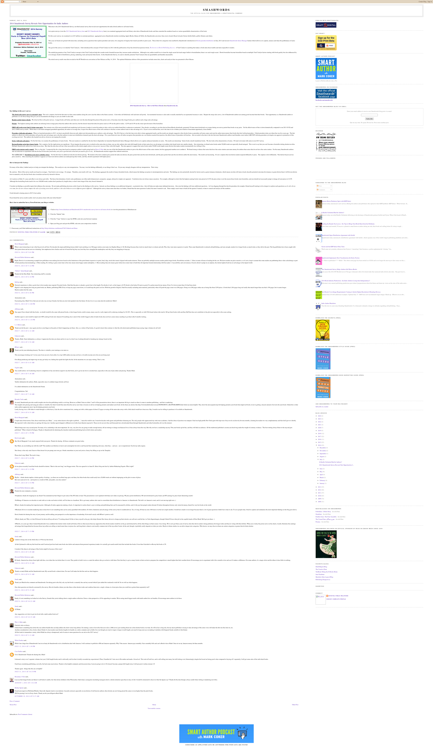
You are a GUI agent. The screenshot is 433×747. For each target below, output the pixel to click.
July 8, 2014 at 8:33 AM (24, 563)
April (321, 474)
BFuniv (17, 347)
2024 (319, 416)
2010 (319, 496)
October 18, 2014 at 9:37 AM (27, 696)
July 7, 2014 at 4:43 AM (24, 362)
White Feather (19, 640)
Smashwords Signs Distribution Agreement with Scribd (338, 235)
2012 (319, 490)
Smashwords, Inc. (172, 105)
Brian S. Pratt (99, 149)
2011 (319, 493)
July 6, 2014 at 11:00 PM (25, 304)
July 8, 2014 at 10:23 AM (25, 601)
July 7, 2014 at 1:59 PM (24, 433)
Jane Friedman (320, 574)
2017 (319, 436)
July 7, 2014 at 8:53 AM (24, 412)
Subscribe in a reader (322, 407)
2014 (319, 445)
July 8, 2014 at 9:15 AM (24, 590)
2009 (319, 499)
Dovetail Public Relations (23, 257)
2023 (319, 419)
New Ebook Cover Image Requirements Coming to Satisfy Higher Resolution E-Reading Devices (351, 292)
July (321, 459)
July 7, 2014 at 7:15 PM (24, 531)
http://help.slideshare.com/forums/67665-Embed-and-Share (59, 228)
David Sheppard (20, 244)
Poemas (318, 522)
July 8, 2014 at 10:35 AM (25, 617)
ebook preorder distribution (205, 41)
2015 (319, 442)
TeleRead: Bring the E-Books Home (326, 572)
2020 (319, 428)
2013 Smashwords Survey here (75, 31)
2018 (319, 433)
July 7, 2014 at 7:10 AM (24, 394)
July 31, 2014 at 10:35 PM (25, 672)
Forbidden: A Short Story (323, 511)
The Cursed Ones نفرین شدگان (325, 519)
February (322, 480)
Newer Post (13, 705)
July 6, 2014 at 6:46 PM (24, 293)
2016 (319, 439)
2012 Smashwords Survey (95, 31)
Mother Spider (19, 688)
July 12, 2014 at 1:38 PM (25, 646)
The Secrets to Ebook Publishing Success (162, 48)
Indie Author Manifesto (328, 303)
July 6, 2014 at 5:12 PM (24, 266)
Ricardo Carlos (19, 399)
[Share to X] (55, 232)
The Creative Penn (321, 569)
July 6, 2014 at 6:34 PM (24, 277)
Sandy (17, 536)
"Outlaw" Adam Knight (22, 271)
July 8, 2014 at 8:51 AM (24, 574)
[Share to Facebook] (57, 232)
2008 (319, 502)
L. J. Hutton (18, 325)
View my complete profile (336, 599)
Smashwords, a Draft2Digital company (226, 13)
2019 (319, 430)
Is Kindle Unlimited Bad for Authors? (332, 212)
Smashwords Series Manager (238, 41)
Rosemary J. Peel (20, 677)
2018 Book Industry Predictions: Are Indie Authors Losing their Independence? (345, 281)
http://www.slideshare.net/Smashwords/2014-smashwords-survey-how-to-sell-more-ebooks (83, 209)
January (322, 483)
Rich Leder (18, 438)
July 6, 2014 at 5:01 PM (24, 252)
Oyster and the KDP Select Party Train (332, 247)
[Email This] (51, 232)
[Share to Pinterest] (59, 232)
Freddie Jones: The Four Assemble (326, 517)
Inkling (17, 282)
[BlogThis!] (53, 232)
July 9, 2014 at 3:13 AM (24, 635)
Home (154, 705)
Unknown (18, 336)
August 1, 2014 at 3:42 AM (26, 683)
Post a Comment (15, 701)
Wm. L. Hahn (19, 622)
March (322, 477)
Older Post (295, 705)
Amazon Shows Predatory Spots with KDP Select (336, 201)
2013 (319, 487)
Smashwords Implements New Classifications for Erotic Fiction (340, 258)
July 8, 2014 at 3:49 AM (24, 552)
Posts (320, 186)
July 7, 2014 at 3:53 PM (24, 483)
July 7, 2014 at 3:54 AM (24, 342)
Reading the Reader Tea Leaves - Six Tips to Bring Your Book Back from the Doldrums (347, 224)
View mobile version (154, 708)
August (322, 456)
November (323, 451)
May (321, 472)
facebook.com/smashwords (324, 100)
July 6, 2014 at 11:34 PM (25, 320)
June (321, 469)
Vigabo (17, 368)
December (323, 448)
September (323, 454)
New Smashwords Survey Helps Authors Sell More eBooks (339, 269)
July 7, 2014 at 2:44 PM (24, 458)
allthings (17, 309)
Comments (321, 190)
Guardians (319, 514)
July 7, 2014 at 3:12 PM (24, 469)
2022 (319, 422)
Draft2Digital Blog (321, 567)
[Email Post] (48, 232)
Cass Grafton (19, 651)
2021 (319, 425)
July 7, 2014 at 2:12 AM (24, 331)
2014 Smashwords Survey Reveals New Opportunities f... (336, 465)
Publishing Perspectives (323, 579)
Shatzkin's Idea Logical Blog (324, 577)
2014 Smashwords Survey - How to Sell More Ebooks (147, 105)
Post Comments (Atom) (25, 714)
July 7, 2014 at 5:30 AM (24, 374)
